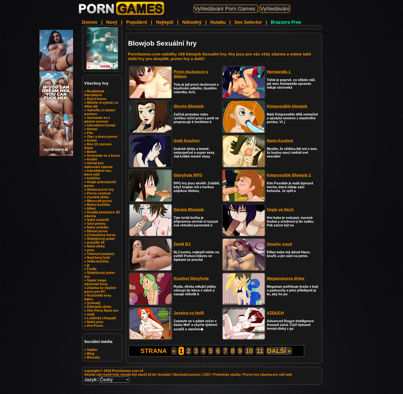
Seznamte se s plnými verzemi (97, 119)
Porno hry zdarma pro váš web (267, 374)
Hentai (92, 129)
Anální (92, 159)
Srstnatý (93, 303)
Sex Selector (248, 22)
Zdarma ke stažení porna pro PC (100, 289)
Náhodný (192, 22)
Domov (89, 22)
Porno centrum (99, 193)
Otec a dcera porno (102, 136)
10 (249, 350)
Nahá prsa (95, 322)
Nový (111, 22)
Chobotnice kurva (101, 235)
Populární (136, 22)
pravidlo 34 (96, 242)
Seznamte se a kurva (103, 155)
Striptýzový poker (101, 238)
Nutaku (218, 22)
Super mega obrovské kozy (96, 282)
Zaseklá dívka (98, 197)
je (88, 265)
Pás (90, 133)
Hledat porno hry (100, 189)
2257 (207, 374)
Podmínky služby (227, 374)
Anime (92, 140)
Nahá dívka (96, 246)
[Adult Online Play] (102, 48)
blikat (91, 208)
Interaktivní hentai (101, 125)
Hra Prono (95, 325)
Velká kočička (98, 261)
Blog (90, 353)
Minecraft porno (99, 201)
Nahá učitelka (98, 227)
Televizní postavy (100, 254)
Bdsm (91, 152)
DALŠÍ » (279, 350)
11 (259, 350)
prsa (90, 250)
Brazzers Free (286, 22)
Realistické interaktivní (94, 93)
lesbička (93, 178)
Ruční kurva (96, 99)
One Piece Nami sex (103, 310)
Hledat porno (97, 231)
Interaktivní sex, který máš (98, 172)
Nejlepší (164, 22)
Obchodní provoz (187, 374)
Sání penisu (96, 223)
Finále (92, 269)
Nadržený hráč (98, 257)
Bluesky (93, 357)
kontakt (164, 374)
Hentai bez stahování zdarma (98, 165)
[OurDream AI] (56, 154)
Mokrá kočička (98, 204)
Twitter (92, 350)
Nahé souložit (98, 220)
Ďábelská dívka (99, 307)
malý (90, 314)
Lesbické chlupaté (101, 318)
